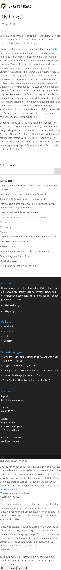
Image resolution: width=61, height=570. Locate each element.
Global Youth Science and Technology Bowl (22, 198)
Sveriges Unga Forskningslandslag (18, 265)
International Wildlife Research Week (19, 212)
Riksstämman (7, 246)
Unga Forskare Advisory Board (19, 365)
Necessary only (8, 568)
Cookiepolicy (7, 311)
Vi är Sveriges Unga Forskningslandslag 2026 (26, 380)
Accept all (22, 568)
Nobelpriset (6, 227)
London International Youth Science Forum (22, 217)
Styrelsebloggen (8, 260)
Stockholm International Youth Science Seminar (25, 251)
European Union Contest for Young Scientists (23, 194)
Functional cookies (9, 519)
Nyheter (4, 231)
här (12, 126)
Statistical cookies (9, 549)
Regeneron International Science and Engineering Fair (28, 236)
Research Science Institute (14, 241)
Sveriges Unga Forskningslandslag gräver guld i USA (30, 370)
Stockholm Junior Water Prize (15, 256)
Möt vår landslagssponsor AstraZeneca (23, 375)
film (56, 49)
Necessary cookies (9, 496)
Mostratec (5, 222)
